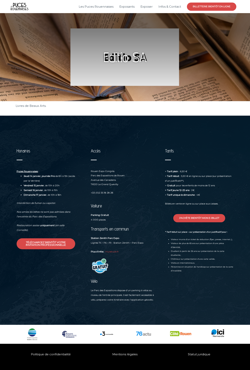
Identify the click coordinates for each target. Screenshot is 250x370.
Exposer (146, 6)
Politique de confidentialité (51, 354)
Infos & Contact (169, 6)
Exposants (127, 6)
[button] (211, 7)
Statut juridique (199, 354)
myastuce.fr (112, 251)
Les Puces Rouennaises (96, 6)
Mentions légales (125, 354)
